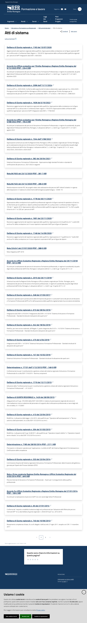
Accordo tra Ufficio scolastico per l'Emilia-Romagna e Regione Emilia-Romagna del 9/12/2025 (41, 66)
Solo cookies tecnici (11, 616)
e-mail (64, 581)
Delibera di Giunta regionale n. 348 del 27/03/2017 (28, 295)
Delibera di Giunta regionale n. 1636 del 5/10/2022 (28, 103)
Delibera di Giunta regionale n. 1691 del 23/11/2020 (29, 218)
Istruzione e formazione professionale (23, 28)
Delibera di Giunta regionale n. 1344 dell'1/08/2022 (29, 139)
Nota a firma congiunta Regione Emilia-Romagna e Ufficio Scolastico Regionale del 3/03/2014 (41, 475)
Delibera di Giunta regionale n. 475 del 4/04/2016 (28, 340)
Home (7, 28)
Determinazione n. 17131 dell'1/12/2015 (31, 367)
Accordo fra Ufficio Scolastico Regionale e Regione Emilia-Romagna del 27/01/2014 (42, 492)
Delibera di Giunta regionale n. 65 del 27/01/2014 (28, 506)
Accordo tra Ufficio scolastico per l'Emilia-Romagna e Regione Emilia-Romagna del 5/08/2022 (41, 120)
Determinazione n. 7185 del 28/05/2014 (31, 444)
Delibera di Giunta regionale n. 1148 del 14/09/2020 (29, 233)
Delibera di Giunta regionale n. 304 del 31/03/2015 (28, 429)
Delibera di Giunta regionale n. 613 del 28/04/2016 (28, 310)
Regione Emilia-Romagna (11, 2)
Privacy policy (40, 610)
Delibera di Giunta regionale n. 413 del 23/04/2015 (28, 414)
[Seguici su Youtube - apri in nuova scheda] (64, 9)
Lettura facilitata (10, 39)
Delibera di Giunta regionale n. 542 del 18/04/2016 (28, 325)
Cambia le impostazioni (41, 616)
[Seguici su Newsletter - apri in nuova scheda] (61, 9)
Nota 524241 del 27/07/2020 (27, 248)
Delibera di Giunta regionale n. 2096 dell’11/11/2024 (29, 85)
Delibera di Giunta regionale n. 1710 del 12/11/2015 (29, 382)
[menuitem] (75, 20)
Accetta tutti (25, 616)
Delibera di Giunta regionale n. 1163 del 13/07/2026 (29, 47)
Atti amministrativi (44, 28)
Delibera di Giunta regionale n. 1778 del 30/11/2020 (29, 199)
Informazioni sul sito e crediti (66, 579)
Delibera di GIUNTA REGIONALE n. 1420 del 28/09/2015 (30, 397)
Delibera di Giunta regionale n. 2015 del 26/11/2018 (29, 278)
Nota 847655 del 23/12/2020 (27, 173)
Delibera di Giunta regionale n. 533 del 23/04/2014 (28, 459)
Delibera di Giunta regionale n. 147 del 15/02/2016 (28, 355)
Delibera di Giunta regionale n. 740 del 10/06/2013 (28, 521)
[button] (80, 9)
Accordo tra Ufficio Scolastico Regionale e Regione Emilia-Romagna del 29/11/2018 (42, 261)
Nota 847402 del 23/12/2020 (27, 183)
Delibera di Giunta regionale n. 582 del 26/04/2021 (28, 158)
